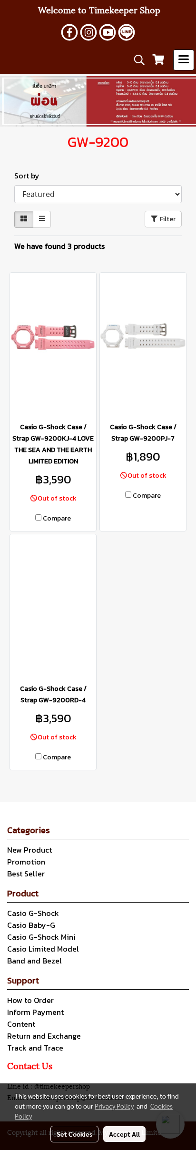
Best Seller (26, 873)
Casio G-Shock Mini (41, 937)
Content (21, 1024)
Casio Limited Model (43, 948)
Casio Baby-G (31, 925)
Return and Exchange (44, 1036)
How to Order (30, 1000)
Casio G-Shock (33, 913)
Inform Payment (35, 1012)
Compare (57, 518)
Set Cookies (74, 1134)
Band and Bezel (34, 960)
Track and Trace (35, 1047)
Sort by (29, 175)
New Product (29, 849)
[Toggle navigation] (183, 59)
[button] (136, 60)
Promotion (26, 861)
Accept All (124, 1134)
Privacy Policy (114, 1105)
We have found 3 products (59, 246)
